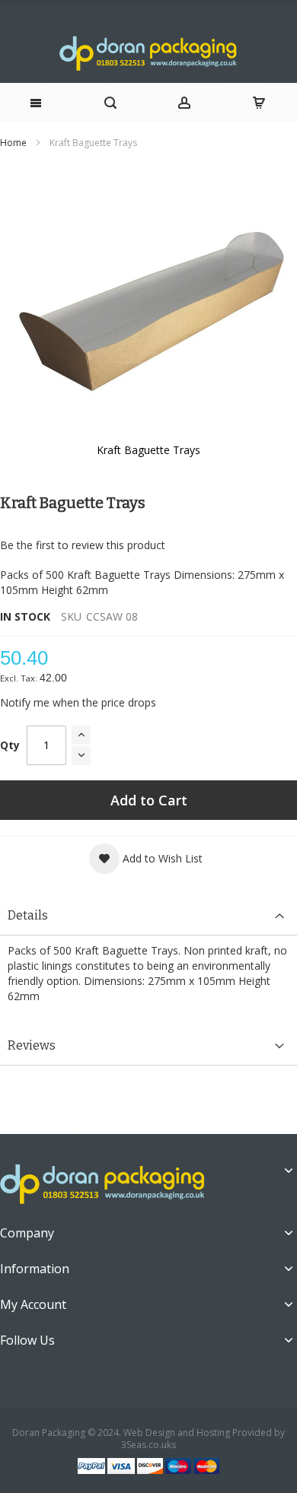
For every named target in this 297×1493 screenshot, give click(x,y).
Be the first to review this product (82, 545)
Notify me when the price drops (78, 702)
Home (13, 142)
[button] (146, 858)
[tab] (148, 916)
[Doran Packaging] (148, 53)
